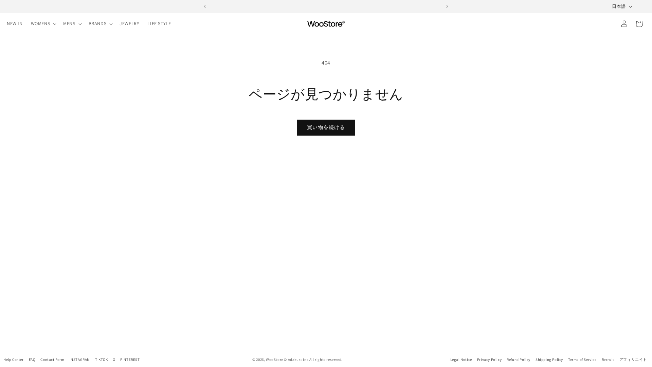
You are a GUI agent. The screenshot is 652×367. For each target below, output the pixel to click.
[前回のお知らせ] (204, 6)
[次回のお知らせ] (447, 6)
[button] (43, 23)
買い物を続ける (326, 127)
